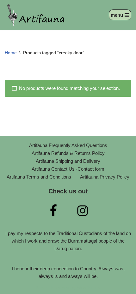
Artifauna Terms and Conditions (39, 176)
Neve (41, 287)
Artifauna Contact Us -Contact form (68, 169)
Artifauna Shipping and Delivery (68, 161)
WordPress (88, 287)
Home (11, 52)
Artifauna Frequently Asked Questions (68, 145)
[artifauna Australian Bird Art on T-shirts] (36, 15)
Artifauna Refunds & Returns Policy (68, 153)
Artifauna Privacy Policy (104, 176)
